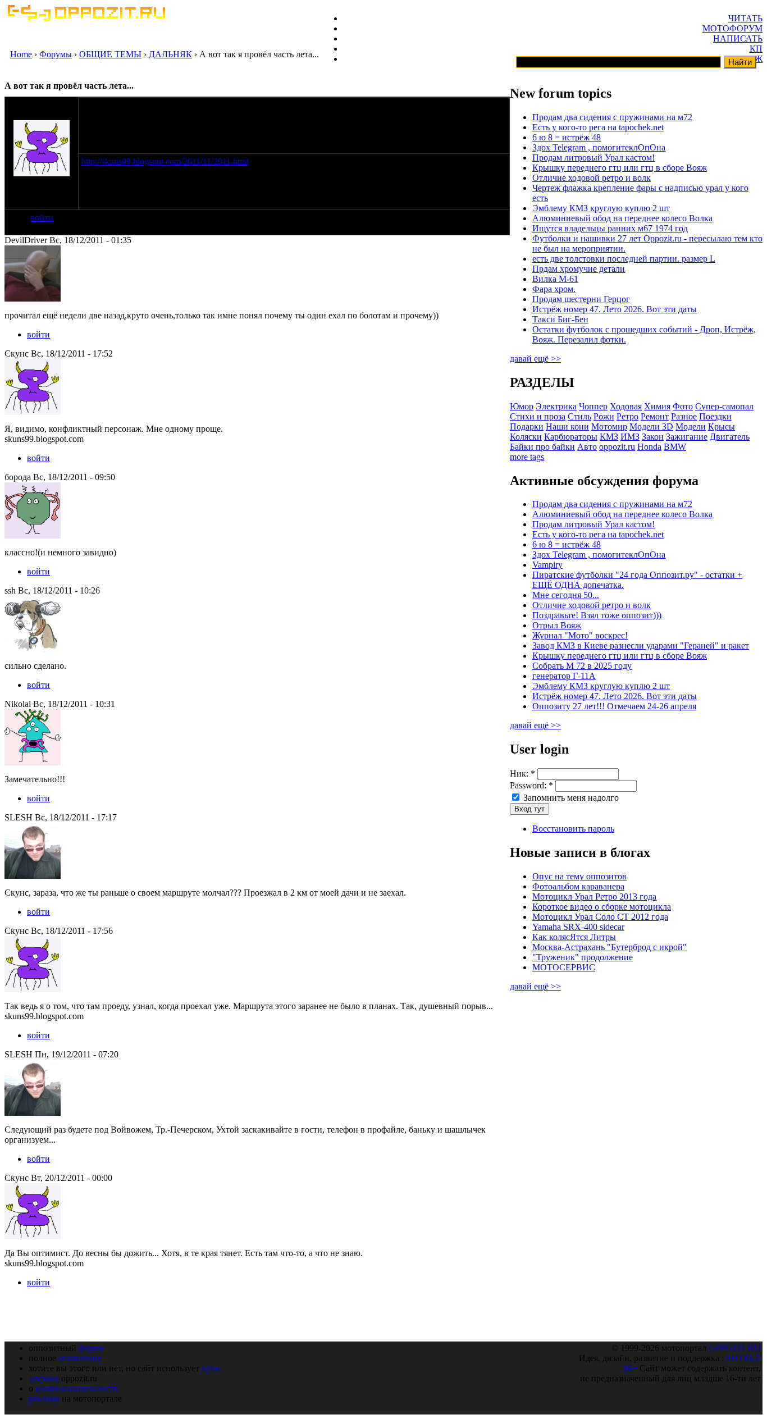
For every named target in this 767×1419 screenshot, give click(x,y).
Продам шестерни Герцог (581, 299)
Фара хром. (554, 289)
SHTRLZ (743, 1358)
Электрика (556, 406)
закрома (44, 1378)
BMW (675, 446)
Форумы (55, 54)
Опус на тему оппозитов (579, 876)
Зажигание (686, 436)
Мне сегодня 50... (565, 595)
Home (21, 54)
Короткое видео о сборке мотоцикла (601, 906)
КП (756, 48)
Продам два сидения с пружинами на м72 (612, 117)
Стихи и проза (537, 416)
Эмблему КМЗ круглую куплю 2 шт (601, 208)
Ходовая (626, 406)
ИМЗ (630, 436)
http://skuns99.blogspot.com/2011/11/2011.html (165, 161)
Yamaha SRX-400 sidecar (578, 927)
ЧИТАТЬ (745, 18)
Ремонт (655, 416)
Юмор (521, 406)
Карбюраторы (570, 436)
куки (211, 1368)
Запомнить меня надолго (570, 797)
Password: (531, 785)
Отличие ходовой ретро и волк (591, 177)
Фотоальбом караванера (578, 886)
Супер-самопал (724, 406)
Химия (657, 406)
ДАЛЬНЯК (170, 54)
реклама (44, 1398)
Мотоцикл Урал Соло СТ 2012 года (600, 916)
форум (91, 1348)
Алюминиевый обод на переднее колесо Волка (622, 218)
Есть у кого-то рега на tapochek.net (598, 127)
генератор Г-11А (564, 676)
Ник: (522, 773)
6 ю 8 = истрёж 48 (566, 137)
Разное (684, 416)
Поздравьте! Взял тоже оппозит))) (596, 615)
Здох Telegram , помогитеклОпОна (598, 147)
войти (41, 217)
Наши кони (567, 426)
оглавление (80, 1358)
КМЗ (609, 436)
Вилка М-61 (555, 279)
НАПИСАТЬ (738, 38)
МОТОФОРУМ (732, 28)
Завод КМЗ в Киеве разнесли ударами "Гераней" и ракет (640, 645)
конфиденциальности (76, 1388)
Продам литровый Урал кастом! (593, 157)
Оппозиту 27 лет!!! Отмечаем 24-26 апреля (614, 706)
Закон (653, 436)
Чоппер (593, 406)
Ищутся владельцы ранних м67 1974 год (610, 228)
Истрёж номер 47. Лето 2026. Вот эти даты (614, 309)
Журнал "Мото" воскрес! (580, 635)
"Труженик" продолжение (582, 957)
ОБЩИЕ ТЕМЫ (110, 54)
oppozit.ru (617, 446)
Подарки (527, 426)
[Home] (85, 17)
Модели (690, 426)
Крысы (721, 426)
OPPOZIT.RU (735, 1348)
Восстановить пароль (573, 828)
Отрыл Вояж (556, 625)
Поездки (715, 416)
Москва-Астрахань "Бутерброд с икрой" (609, 947)
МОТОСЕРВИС (563, 967)
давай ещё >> (535, 358)
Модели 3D (651, 426)
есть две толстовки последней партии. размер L (623, 258)
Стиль (579, 416)
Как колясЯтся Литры (574, 937)
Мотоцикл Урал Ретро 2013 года (594, 896)
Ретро (627, 416)
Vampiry (547, 564)
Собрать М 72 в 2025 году (582, 665)
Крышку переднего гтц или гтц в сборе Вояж (619, 167)
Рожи (603, 416)
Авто (587, 446)
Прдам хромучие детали (578, 268)
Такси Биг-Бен (560, 319)
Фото (683, 406)
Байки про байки (542, 446)
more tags (527, 457)
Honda (649, 446)
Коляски (526, 436)
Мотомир (609, 426)
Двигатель (730, 436)
